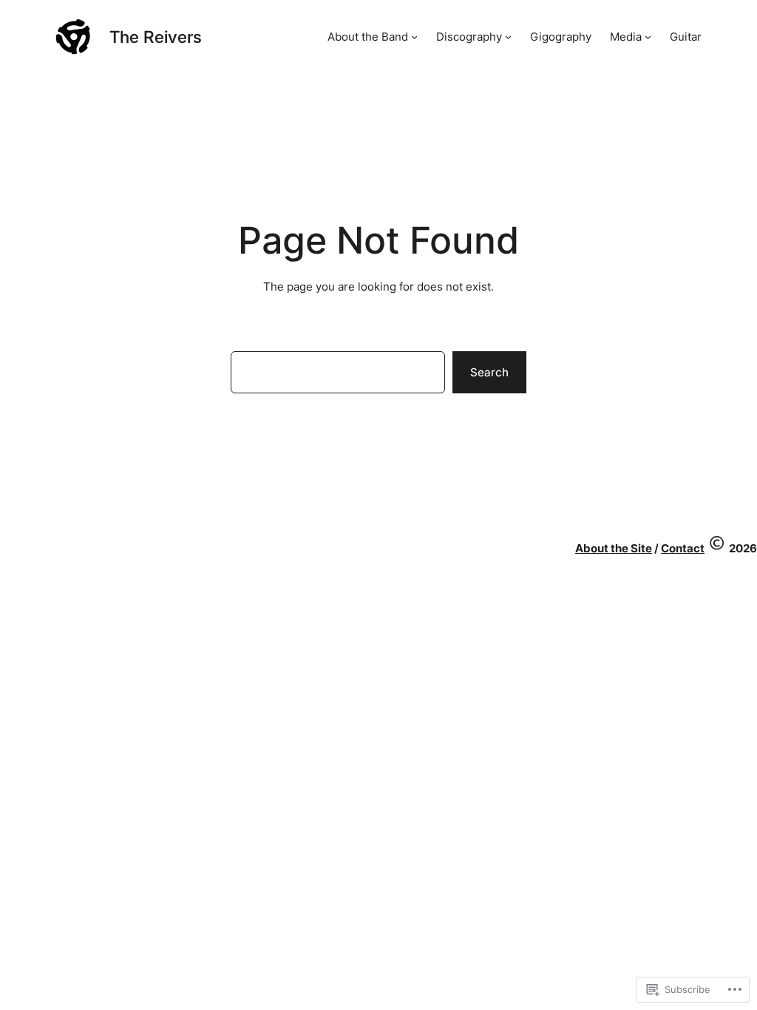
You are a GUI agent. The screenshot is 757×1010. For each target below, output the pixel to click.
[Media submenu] (648, 36)
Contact (683, 548)
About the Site (613, 548)
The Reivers (155, 37)
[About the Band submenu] (414, 36)
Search (489, 372)
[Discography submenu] (508, 36)
